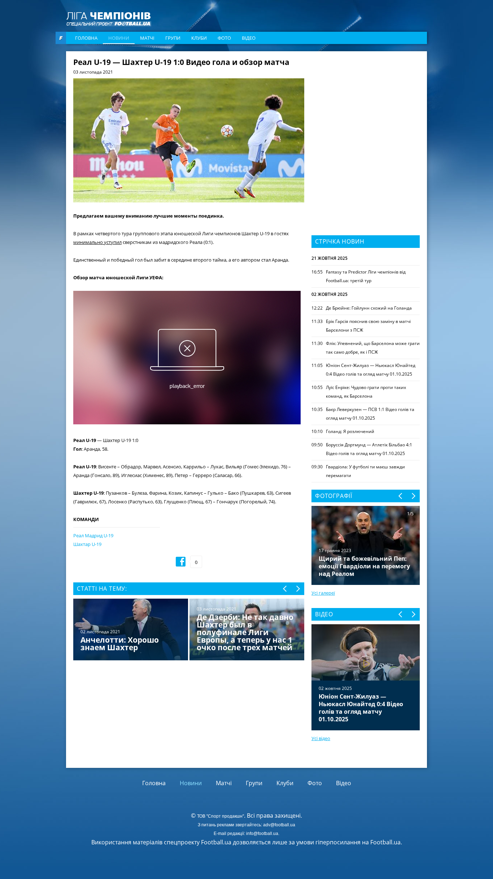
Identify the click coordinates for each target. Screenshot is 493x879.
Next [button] (297, 589)
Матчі (147, 38)
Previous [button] (285, 589)
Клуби (199, 38)
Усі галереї (323, 593)
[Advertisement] (365, 103)
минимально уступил (97, 242)
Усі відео (320, 738)
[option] (188, 630)
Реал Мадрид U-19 (93, 535)
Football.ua (385, 842)
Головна (86, 38)
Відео (249, 38)
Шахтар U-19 (87, 544)
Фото (224, 38)
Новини (118, 38)
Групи (172, 38)
